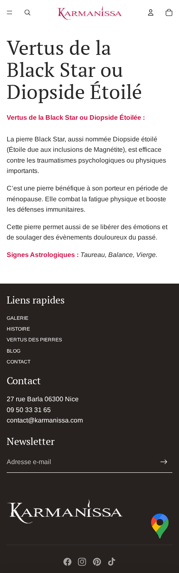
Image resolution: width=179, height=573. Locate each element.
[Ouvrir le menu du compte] (151, 12)
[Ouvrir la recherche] (27, 12)
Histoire (18, 329)
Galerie (17, 318)
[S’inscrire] (164, 462)
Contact (18, 362)
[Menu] (9, 12)
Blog (13, 351)
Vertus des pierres (34, 340)
